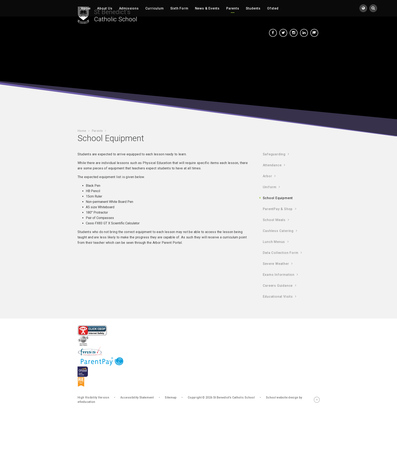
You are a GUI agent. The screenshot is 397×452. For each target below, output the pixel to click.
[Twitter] (283, 33)
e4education (86, 401)
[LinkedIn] (304, 33)
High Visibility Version (93, 397)
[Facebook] (273, 33)
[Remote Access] (314, 33)
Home (82, 130)
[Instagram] (294, 33)
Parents (97, 130)
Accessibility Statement (137, 397)
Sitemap (170, 397)
